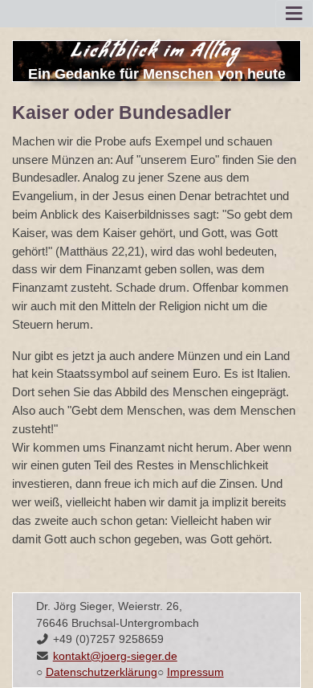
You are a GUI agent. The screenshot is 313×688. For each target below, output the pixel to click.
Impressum (195, 672)
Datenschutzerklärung (101, 672)
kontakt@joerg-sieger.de (115, 656)
